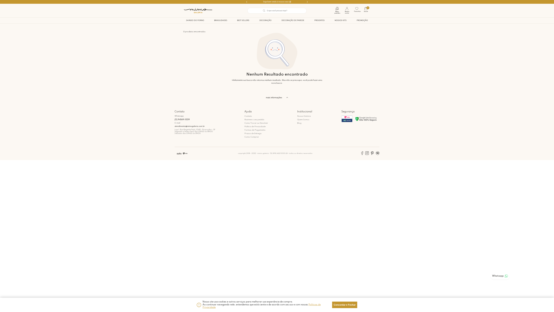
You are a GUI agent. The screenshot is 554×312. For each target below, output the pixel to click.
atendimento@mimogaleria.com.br (190, 126)
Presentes (319, 20)
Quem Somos (303, 120)
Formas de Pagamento (254, 130)
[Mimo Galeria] (198, 10)
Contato (248, 116)
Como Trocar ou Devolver (256, 123)
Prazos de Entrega (252, 133)
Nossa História (304, 116)
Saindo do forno (195, 20)
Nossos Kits (341, 20)
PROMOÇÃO (362, 20)
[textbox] (277, 11)
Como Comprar (251, 137)
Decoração (265, 20)
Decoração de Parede (292, 20)
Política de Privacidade (255, 127)
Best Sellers (243, 20)
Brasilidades (220, 20)
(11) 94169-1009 (182, 120)
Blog (299, 123)
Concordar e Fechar (345, 305)
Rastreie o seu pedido (254, 120)
